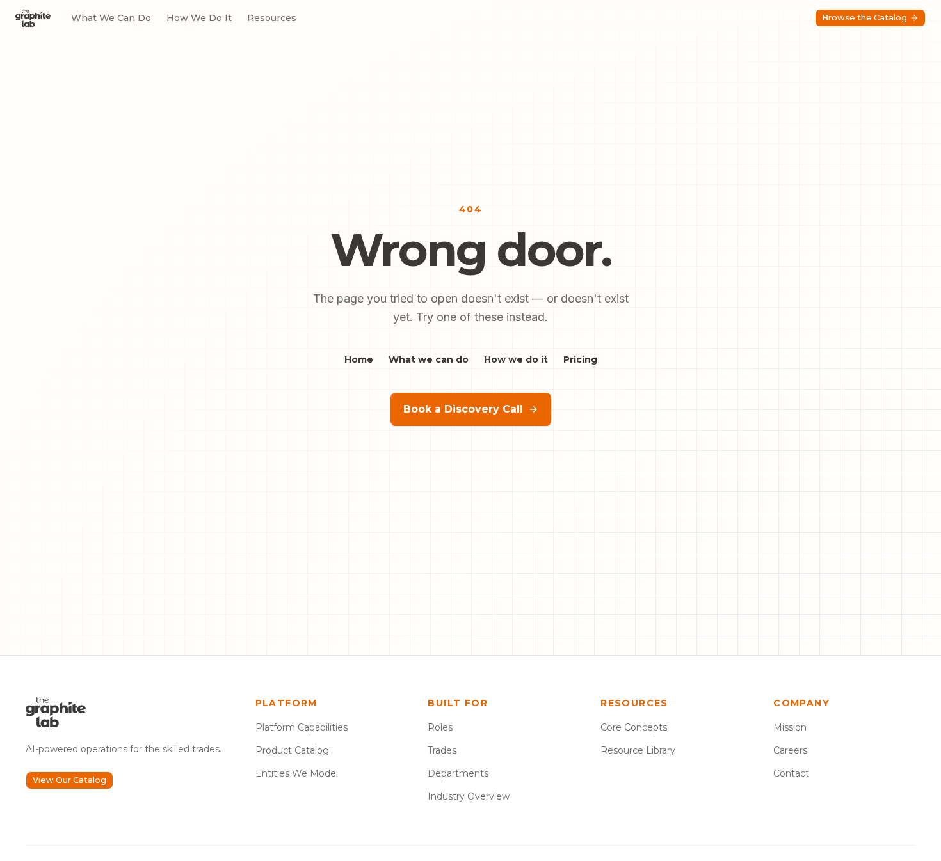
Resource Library (637, 750)
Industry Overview (469, 796)
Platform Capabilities (301, 727)
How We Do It (199, 18)
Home (358, 359)
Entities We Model (296, 773)
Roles (440, 727)
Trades (442, 750)
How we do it (516, 359)
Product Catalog (292, 750)
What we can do (429, 359)
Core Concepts (633, 727)
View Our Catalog (69, 780)
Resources (271, 18)
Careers (790, 750)
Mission (790, 727)
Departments (458, 773)
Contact (791, 773)
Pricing (580, 359)
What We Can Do (111, 18)
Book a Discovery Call (463, 409)
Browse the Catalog (864, 17)
